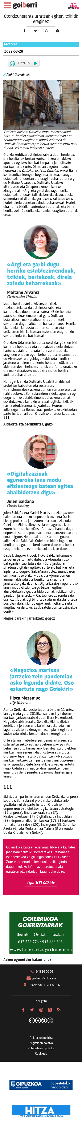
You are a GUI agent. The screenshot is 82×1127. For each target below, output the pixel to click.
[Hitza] (41, 1110)
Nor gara (41, 1001)
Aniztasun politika (41, 1037)
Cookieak (41, 1053)
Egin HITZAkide (41, 882)
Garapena (10, 44)
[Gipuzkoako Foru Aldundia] (41, 1084)
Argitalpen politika (41, 1043)
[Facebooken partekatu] (24, 31)
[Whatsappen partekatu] (46, 31)
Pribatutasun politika (41, 1048)
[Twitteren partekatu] (35, 31)
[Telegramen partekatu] (57, 31)
